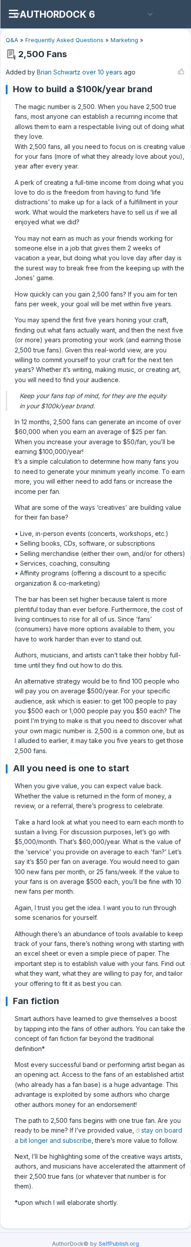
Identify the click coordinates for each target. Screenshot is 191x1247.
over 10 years (102, 72)
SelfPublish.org (119, 1243)
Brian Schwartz (58, 72)
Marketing (124, 39)
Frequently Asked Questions (64, 39)
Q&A (12, 39)
